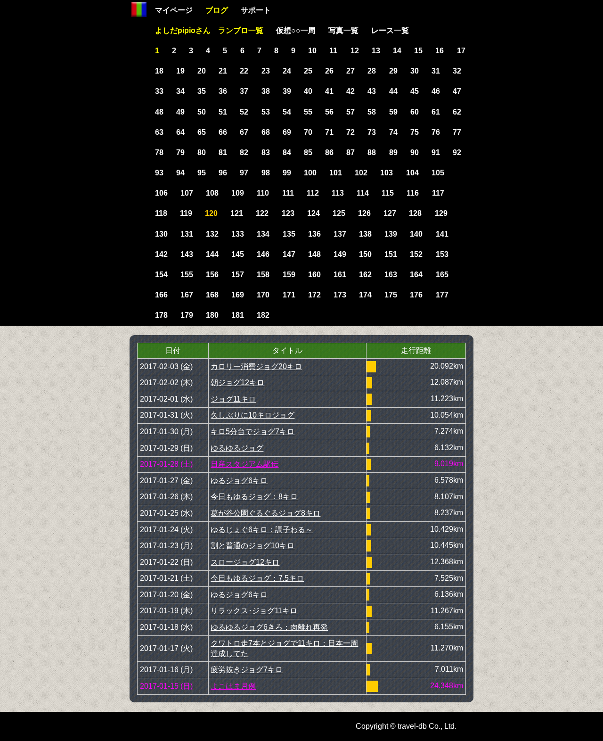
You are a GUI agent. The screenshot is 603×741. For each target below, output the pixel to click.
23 (265, 71)
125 (339, 213)
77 (457, 132)
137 (340, 234)
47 (457, 91)
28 (371, 71)
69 (287, 132)
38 (265, 91)
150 (365, 254)
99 (287, 173)
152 (416, 254)
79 (180, 152)
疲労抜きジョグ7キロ (247, 670)
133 (237, 234)
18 (159, 71)
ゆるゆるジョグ (237, 448)
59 (393, 112)
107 (186, 193)
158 (263, 275)
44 (393, 91)
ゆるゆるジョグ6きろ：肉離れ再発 (269, 627)
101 (335, 173)
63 (159, 132)
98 (265, 173)
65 (201, 132)
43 (371, 91)
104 (412, 173)
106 (161, 193)
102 (361, 173)
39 (287, 91)
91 (436, 152)
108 (212, 193)
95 (201, 173)
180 (212, 315)
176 (416, 295)
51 (223, 112)
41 (329, 91)
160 (314, 275)
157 (237, 275)
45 (414, 91)
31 (436, 71)
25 (308, 71)
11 (333, 51)
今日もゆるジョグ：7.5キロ (257, 578)
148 (314, 254)
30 (414, 71)
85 (308, 152)
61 (436, 112)
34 (180, 91)
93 (159, 173)
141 (442, 234)
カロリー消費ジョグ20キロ (256, 366)
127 (389, 213)
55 (308, 112)
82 (244, 152)
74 (393, 132)
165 (442, 275)
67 (244, 132)
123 (288, 213)
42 (350, 91)
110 (263, 193)
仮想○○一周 (296, 30)
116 (413, 193)
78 (159, 152)
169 (237, 295)
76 (436, 132)
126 (364, 213)
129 (441, 213)
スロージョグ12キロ (245, 562)
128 (415, 213)
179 (186, 315)
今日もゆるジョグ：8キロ (254, 497)
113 (338, 193)
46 (436, 91)
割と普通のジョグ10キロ (252, 546)
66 (223, 132)
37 (244, 91)
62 (457, 112)
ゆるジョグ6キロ (239, 481)
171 (289, 295)
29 (393, 71)
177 (442, 295)
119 (186, 213)
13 (376, 51)
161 (340, 275)
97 (244, 173)
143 (186, 254)
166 (161, 295)
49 (180, 112)
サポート (256, 10)
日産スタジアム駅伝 (244, 464)
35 (201, 91)
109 (237, 193)
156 (212, 275)
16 (439, 51)
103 (386, 173)
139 (390, 234)
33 (159, 91)
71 (329, 132)
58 (371, 112)
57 (350, 112)
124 (313, 213)
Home (139, 9)
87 (350, 152)
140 (416, 234)
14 (397, 51)
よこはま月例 (233, 686)
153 (442, 254)
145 (237, 254)
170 (263, 295)
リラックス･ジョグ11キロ (254, 611)
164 (416, 275)
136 (314, 234)
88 (371, 152)
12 (354, 51)
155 (186, 275)
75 (414, 132)
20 (201, 71)
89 (393, 152)
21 (223, 71)
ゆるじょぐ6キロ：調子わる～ (262, 530)
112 (313, 193)
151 (390, 254)
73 (371, 132)
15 (418, 51)
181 (237, 315)
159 (289, 275)
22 (244, 71)
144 (212, 254)
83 (265, 152)
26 (329, 71)
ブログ (216, 10)
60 (414, 112)
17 (461, 51)
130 (161, 234)
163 (390, 275)
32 (457, 71)
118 (161, 213)
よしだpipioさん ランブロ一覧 (209, 30)
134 (263, 234)
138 (365, 234)
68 (265, 132)
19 (180, 71)
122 (262, 213)
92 (457, 152)
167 (186, 295)
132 (212, 234)
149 (340, 254)
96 (223, 173)
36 (223, 91)
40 (308, 91)
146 (263, 254)
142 (161, 254)
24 (287, 71)
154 (161, 275)
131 (186, 234)
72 (350, 132)
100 (310, 173)
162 (365, 275)
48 (159, 112)
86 (329, 152)
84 (287, 152)
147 (289, 254)
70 (308, 132)
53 (265, 112)
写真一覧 (343, 30)
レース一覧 (390, 30)
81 (223, 152)
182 (263, 315)
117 (438, 193)
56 (329, 112)
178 (161, 315)
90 (414, 152)
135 (289, 234)
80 (201, 152)
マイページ (174, 10)
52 (244, 112)
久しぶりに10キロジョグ (252, 415)
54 (287, 112)
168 (212, 295)
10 (312, 51)
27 (350, 71)
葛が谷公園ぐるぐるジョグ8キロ (265, 513)
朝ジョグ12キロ (237, 383)
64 (180, 132)
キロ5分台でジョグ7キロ (252, 432)
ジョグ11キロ (233, 399)
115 (388, 193)
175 (390, 295)
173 (340, 295)
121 (236, 213)
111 (288, 193)
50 (201, 112)
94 (180, 173)
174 (365, 295)
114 (363, 193)
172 (314, 295)
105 (438, 173)
